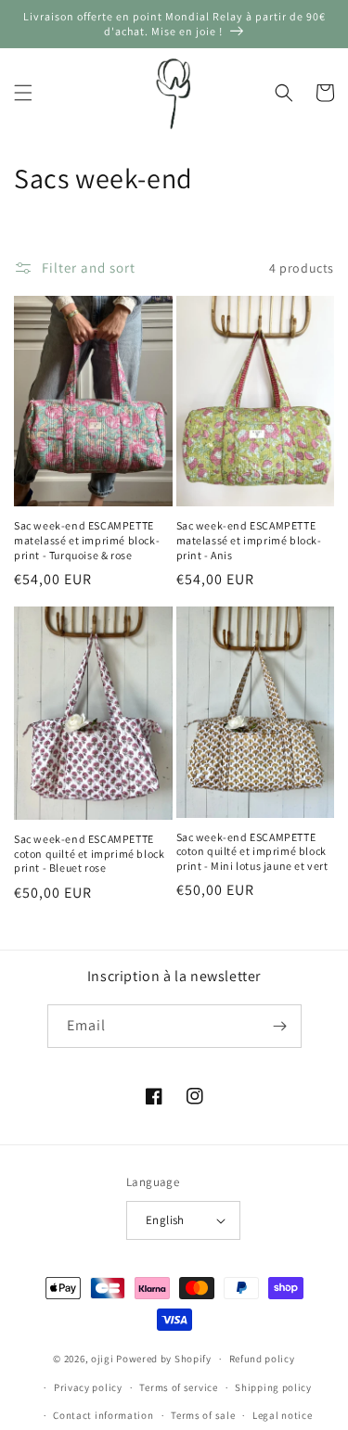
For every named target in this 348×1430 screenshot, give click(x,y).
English (165, 1220)
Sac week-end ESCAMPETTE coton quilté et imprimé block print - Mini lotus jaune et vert (252, 851)
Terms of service (178, 1387)
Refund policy (262, 1358)
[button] (23, 92)
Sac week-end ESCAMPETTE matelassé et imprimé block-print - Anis (249, 539)
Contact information (103, 1415)
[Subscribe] (280, 1026)
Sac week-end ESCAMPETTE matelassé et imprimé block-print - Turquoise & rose (87, 539)
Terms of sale (203, 1415)
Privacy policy (88, 1387)
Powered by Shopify (164, 1358)
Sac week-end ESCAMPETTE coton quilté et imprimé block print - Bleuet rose (89, 853)
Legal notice (282, 1415)
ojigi (102, 1358)
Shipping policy (273, 1387)
